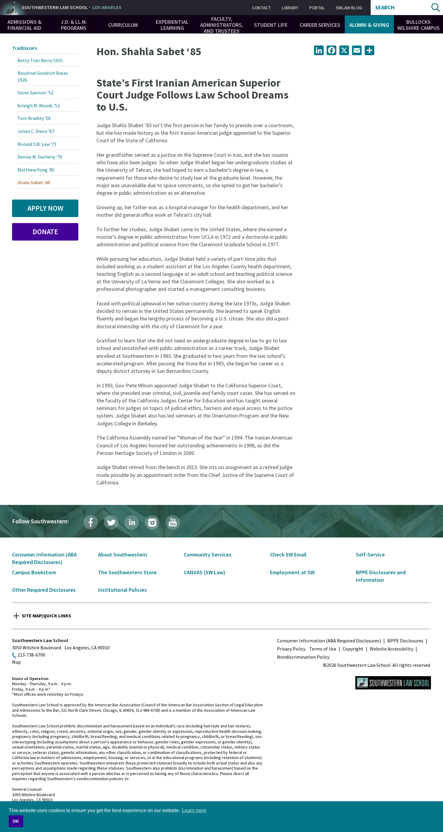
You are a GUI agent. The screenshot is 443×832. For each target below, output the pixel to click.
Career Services (320, 24)
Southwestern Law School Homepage (393, 683)
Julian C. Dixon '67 (35, 131)
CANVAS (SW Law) (204, 572)
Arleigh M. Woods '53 (38, 105)
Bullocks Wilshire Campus (418, 24)
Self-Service (370, 554)
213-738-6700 (31, 655)
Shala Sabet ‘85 (33, 182)
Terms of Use (322, 649)
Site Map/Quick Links (46, 616)
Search (384, 8)
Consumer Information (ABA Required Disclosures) (329, 641)
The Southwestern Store (127, 572)
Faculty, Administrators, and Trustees (221, 24)
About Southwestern (122, 554)
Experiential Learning (172, 24)
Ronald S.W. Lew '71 (37, 144)
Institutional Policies (122, 589)
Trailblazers (24, 48)
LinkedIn (131, 522)
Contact (261, 8)
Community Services (207, 554)
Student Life (270, 24)
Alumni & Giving (369, 24)
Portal (317, 8)
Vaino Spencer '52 (35, 93)
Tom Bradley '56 (34, 118)
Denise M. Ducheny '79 (39, 157)
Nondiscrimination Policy (303, 657)
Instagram (152, 522)
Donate (45, 231)
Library (290, 8)
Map (16, 662)
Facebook (90, 522)
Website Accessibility (391, 649)
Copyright (353, 649)
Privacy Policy (291, 649)
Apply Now (45, 208)
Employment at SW (292, 572)
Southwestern (71, 7)
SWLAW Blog (349, 8)
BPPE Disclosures (405, 641)
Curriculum (123, 24)
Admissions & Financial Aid (25, 24)
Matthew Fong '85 (36, 170)
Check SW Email (288, 554)
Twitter (111, 522)
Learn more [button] (194, 810)
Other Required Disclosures (44, 589)
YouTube (172, 522)
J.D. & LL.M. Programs (74, 24)
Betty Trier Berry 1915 (40, 60)
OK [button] (16, 821)
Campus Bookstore (34, 572)
